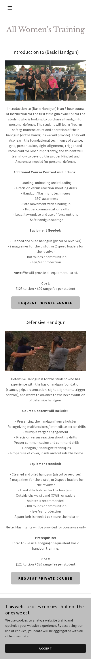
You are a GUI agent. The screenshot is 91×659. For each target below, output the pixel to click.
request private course (45, 578)
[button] (9, 8)
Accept (45, 648)
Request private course (45, 302)
